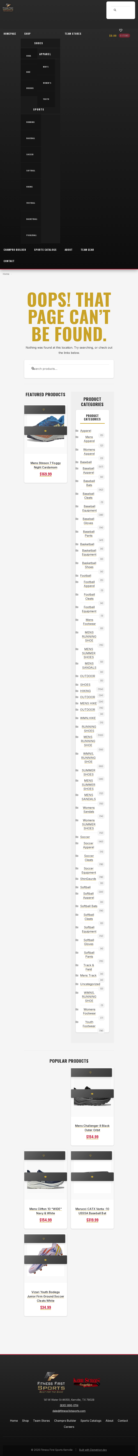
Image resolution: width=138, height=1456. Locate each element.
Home (6, 274)
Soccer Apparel (88, 845)
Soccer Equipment (89, 870)
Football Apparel (89, 584)
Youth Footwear (89, 1024)
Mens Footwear (89, 622)
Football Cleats (89, 596)
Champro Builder (15, 249)
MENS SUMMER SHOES (88, 653)
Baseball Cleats (88, 496)
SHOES (85, 684)
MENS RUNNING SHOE (89, 636)
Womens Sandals (89, 810)
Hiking (29, 187)
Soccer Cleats (89, 858)
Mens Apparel (89, 439)
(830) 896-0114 (69, 1405)
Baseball (30, 138)
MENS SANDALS (89, 665)
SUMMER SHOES (88, 772)
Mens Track (88, 975)
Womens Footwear (89, 1011)
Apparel (45, 54)
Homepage (10, 33)
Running (30, 122)
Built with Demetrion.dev (93, 1449)
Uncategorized (89, 984)
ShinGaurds (88, 879)
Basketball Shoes (89, 565)
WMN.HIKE (88, 718)
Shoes (38, 43)
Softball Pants (89, 955)
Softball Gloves (89, 942)
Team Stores (73, 33)
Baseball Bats (89, 483)
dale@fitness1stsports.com (69, 1410)
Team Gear (87, 249)
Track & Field (88, 967)
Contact (9, 261)
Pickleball (31, 235)
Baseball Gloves (88, 521)
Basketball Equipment (89, 552)
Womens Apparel (89, 451)
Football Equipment (89, 609)
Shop (27, 33)
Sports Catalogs (45, 249)
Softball (30, 170)
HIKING (85, 691)
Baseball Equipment (89, 508)
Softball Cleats (89, 917)
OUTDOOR (87, 676)
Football (30, 203)
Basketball (31, 219)
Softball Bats (88, 906)
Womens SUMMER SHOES (88, 824)
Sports (38, 109)
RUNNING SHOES (89, 729)
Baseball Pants (89, 534)
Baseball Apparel (88, 470)
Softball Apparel (88, 895)
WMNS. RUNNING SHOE (88, 757)
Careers (69, 1427)
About (69, 249)
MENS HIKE (88, 703)
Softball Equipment (89, 929)
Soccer (30, 154)
